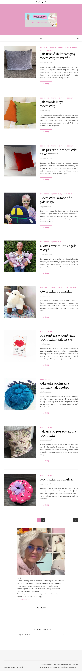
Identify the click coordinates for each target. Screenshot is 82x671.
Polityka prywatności (53, 667)
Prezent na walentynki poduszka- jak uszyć (57, 337)
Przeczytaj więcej (23, 599)
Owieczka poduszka (56, 291)
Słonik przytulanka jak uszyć (58, 247)
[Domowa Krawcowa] (41, 20)
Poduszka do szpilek (56, 479)
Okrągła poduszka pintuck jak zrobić (54, 385)
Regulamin (43, 667)
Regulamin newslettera (68, 667)
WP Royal (20, 667)
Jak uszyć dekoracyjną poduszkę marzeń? (57, 55)
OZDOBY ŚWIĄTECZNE (60, 287)
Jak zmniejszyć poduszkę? (52, 103)
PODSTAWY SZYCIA (48, 47)
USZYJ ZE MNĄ (47, 50)
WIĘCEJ (46, 84)
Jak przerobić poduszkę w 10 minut (59, 152)
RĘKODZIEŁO (56, 194)
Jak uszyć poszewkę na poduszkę (58, 433)
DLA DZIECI (45, 194)
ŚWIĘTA (73, 287)
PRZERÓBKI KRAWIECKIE (67, 47)
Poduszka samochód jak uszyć (56, 200)
